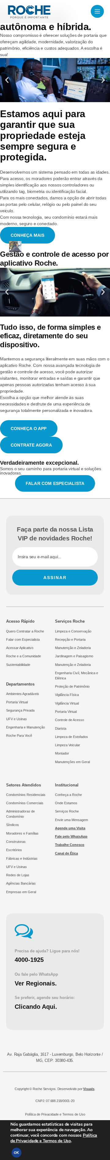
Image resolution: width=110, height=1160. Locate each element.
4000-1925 (29, 959)
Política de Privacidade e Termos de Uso (53, 1138)
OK (16, 1152)
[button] (7, 80)
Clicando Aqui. (36, 1006)
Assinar (55, 577)
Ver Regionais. (36, 983)
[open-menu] (97, 11)
